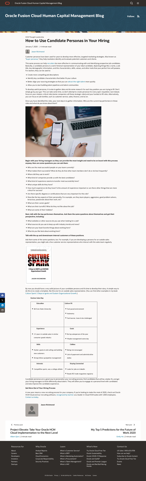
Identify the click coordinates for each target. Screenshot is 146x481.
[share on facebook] (2, 295)
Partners (14, 461)
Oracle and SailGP (93, 459)
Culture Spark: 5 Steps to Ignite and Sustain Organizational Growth (51, 293)
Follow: (131, 16)
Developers (15, 456)
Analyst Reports (41, 451)
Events (119, 461)
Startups (14, 464)
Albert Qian (14, 436)
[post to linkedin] (2, 305)
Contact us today (31, 397)
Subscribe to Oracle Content (127, 456)
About (13, 451)
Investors (14, 459)
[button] (131, 3)
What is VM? (64, 464)
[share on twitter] (2, 300)
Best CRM (39, 453)
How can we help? (123, 453)
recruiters (51, 63)
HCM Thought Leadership (34, 37)
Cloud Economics (42, 456)
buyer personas (32, 59)
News (119, 464)
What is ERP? (65, 453)
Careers (14, 453)
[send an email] (2, 310)
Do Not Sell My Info (66, 475)
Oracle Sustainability (94, 453)
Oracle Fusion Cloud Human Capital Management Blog (38, 3)
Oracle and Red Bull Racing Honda (96, 465)
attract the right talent (76, 81)
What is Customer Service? (70, 451)
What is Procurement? (68, 459)
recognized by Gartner (65, 395)
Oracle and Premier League (97, 461)
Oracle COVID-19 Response (96, 456)
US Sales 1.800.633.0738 (126, 451)
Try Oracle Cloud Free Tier (96, 451)
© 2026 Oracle (49, 475)
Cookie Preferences (78, 475)
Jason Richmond (37, 51)
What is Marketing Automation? (71, 456)
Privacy (56, 475)
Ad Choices (88, 475)
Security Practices (42, 461)
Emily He (120, 436)
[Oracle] (7, 3)
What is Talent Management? (70, 461)
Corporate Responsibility (45, 459)
